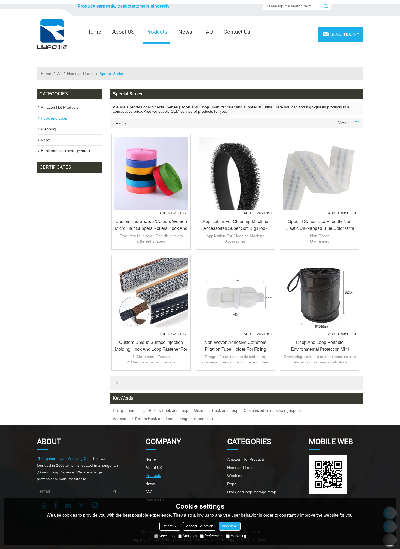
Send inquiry (344, 34)
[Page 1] (116, 382)
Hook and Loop (80, 73)
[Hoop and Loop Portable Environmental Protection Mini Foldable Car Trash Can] (319, 294)
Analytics (190, 536)
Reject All (169, 526)
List (350, 123)
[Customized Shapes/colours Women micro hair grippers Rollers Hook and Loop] (151, 173)
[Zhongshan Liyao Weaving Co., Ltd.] (52, 34)
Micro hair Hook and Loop (216, 410)
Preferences (213, 536)
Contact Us (237, 32)
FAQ (208, 32)
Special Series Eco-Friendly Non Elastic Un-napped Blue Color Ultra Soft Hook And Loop (319, 225)
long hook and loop (196, 418)
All (59, 73)
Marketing (238, 536)
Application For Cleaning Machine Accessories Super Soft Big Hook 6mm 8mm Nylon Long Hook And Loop (235, 225)
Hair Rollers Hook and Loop (164, 410)
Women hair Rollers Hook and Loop (143, 418)
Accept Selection (199, 526)
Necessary (167, 536)
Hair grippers (124, 410)
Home (93, 32)
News (185, 32)
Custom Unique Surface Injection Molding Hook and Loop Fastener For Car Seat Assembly (151, 346)
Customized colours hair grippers (272, 410)
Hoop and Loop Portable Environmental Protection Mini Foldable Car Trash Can (320, 346)
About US (123, 32)
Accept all (230, 526)
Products (156, 32)
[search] (326, 6)
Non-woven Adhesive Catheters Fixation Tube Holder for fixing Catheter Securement (235, 346)
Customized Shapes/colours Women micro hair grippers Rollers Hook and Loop (151, 225)
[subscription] (113, 491)
